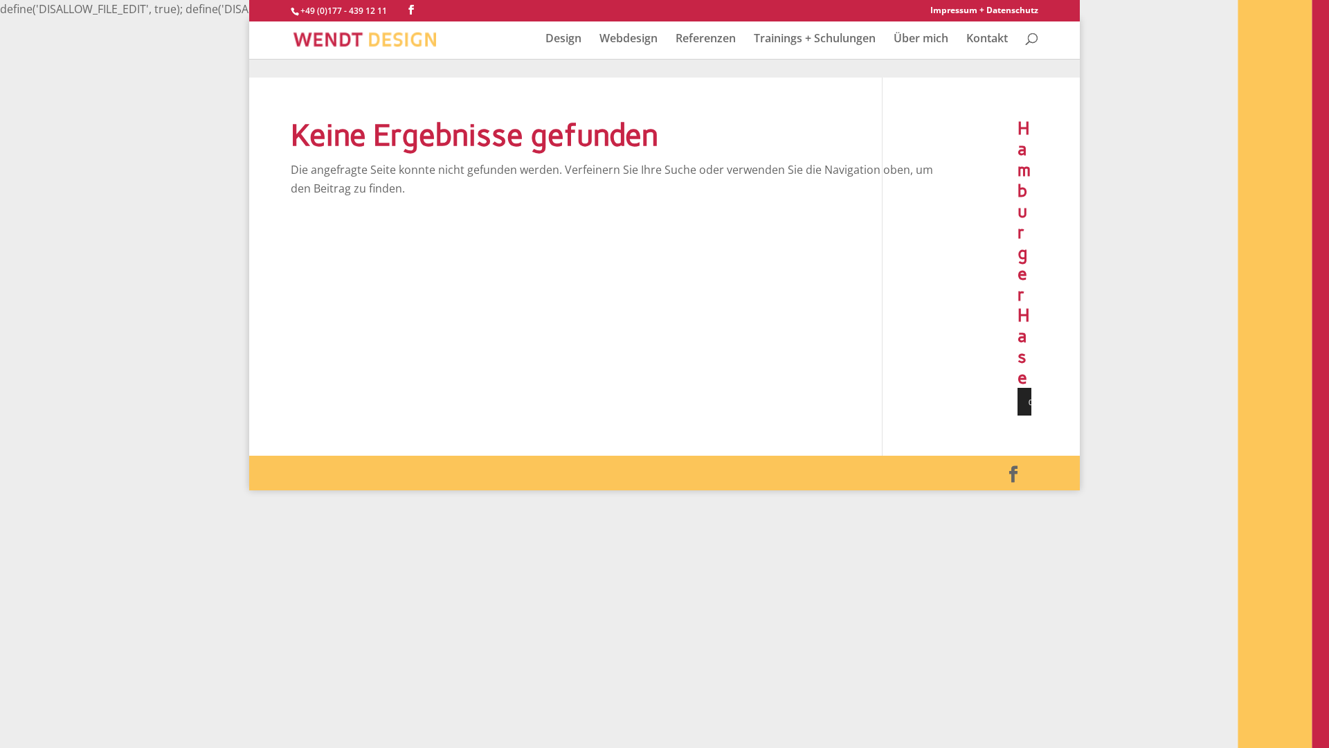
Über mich (921, 39)
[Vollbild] (1066, 402)
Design (563, 39)
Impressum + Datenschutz (984, 11)
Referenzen (706, 39)
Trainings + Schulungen (815, 39)
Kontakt (987, 39)
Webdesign (628, 39)
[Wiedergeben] (1035, 402)
